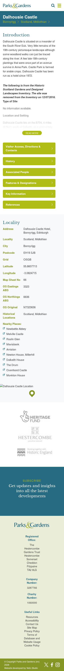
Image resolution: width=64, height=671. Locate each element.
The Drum (12, 365)
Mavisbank (12, 344)
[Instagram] (57, 665)
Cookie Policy (31, 645)
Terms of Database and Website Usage (32, 638)
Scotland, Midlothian (34, 21)
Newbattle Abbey (16, 329)
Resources (32, 617)
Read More (32, 133)
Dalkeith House (15, 360)
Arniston (11, 349)
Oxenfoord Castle (16, 370)
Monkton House (15, 375)
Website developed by (21, 667)
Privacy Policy (32, 631)
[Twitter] (46, 665)
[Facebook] (52, 665)
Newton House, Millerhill (20, 354)
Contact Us (32, 624)
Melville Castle (14, 334)
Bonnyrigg (9, 21)
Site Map (32, 627)
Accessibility (32, 620)
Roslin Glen (13, 339)
